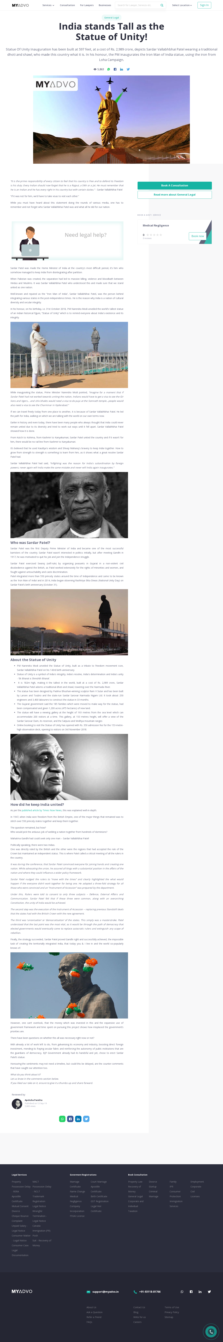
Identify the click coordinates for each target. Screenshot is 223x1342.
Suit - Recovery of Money (41, 1243)
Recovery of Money (134, 1189)
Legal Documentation (20, 1253)
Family (173, 1181)
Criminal (153, 1191)
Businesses (105, 5)
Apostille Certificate (17, 1199)
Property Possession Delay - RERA (21, 1186)
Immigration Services (176, 1204)
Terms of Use (172, 1307)
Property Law (135, 1181)
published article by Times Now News (42, 810)
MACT (35, 1181)
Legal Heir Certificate (96, 1209)
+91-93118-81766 (149, 1291)
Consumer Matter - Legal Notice (21, 1238)
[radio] (147, 235)
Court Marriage (99, 1181)
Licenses (195, 1196)
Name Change (77, 1191)
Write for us (139, 1317)
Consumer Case (20, 1245)
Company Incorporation (77, 1209)
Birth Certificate (99, 1196)
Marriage (153, 1196)
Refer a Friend (94, 1317)
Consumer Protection (175, 1194)
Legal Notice (39, 1206)
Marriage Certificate (75, 1184)
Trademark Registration (38, 1199)
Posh (35, 1235)
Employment (197, 1181)
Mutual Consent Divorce (20, 1209)
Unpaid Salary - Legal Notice (20, 1228)
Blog (135, 1312)
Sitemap (169, 1317)
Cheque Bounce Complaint (20, 1218)
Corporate (196, 1186)
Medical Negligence (76, 1199)
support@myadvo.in (105, 1291)
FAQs (89, 1322)
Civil (193, 1191)
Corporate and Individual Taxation (135, 1206)
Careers (137, 1322)
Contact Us (139, 1307)
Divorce (153, 1181)
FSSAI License (77, 1216)
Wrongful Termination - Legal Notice (39, 1215)
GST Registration (100, 1201)
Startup (153, 1186)
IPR (171, 1186)
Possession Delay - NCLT (41, 1189)
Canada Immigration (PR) (41, 1228)
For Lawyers (87, 5)
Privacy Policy (172, 1312)
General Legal (111, 17)
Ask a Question (95, 1312)
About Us (91, 1307)
